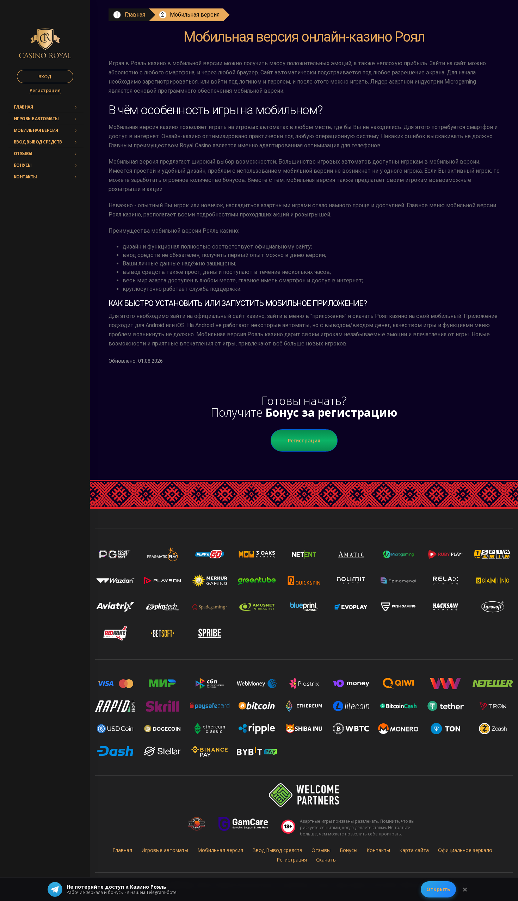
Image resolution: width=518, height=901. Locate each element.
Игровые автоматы (36, 119)
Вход (44, 76)
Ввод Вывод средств (38, 142)
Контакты (25, 177)
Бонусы (23, 165)
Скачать (326, 859)
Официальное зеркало (465, 850)
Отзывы (23, 154)
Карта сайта (414, 850)
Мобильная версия (36, 130)
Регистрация (45, 90)
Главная (23, 107)
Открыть (438, 889)
